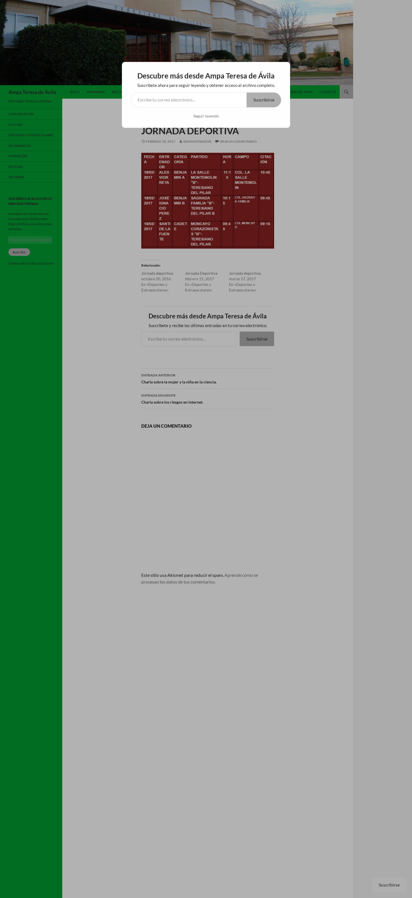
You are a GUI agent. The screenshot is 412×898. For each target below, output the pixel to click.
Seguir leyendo (206, 116)
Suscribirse (263, 99)
